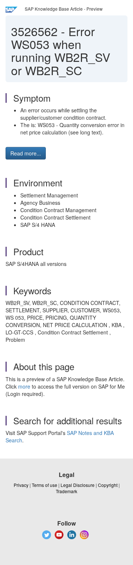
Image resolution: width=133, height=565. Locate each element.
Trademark (66, 491)
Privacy (21, 485)
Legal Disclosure (78, 485)
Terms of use (44, 485)
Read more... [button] (25, 153)
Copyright (107, 485)
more (24, 386)
